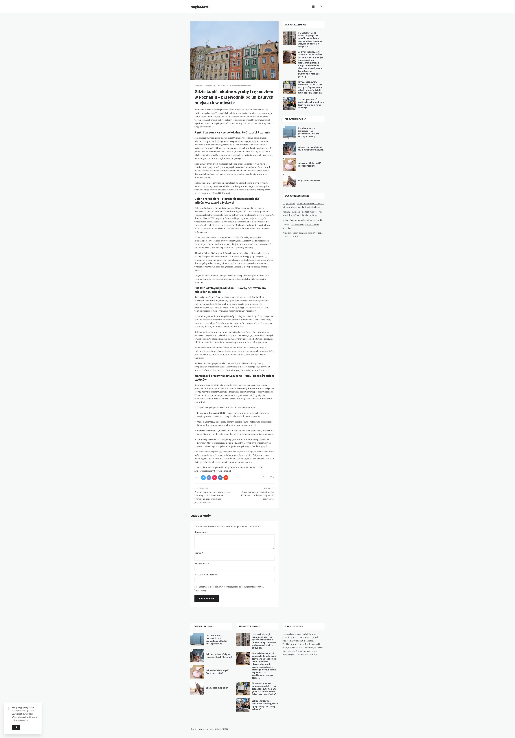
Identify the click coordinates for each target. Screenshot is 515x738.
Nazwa (198, 553)
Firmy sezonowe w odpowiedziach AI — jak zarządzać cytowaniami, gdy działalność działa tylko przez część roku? (310, 87)
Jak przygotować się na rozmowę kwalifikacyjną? (311, 148)
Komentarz (201, 532)
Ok (16, 727)
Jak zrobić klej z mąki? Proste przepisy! (309, 164)
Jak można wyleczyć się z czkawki (306, 220)
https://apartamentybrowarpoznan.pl (212, 471)
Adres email (201, 563)
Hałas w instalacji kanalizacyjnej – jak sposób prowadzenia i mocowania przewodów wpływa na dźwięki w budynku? (310, 39)
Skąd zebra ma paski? (309, 180)
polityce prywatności (20, 720)
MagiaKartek (200, 6)
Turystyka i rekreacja (241, 85)
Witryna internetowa (205, 574)
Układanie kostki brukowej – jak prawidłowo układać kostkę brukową (308, 132)
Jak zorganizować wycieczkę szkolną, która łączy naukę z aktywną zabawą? (311, 103)
